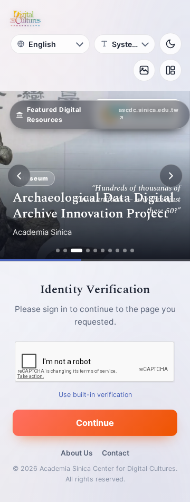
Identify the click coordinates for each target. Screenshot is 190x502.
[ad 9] (125, 250)
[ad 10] (132, 250)
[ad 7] (110, 250)
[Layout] (170, 70)
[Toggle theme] (170, 44)
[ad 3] (76, 250)
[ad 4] (88, 250)
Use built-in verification (95, 395)
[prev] (19, 175)
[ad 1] (58, 250)
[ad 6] (102, 250)
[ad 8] (117, 250)
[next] (171, 175)
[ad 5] (95, 250)
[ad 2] (65, 250)
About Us (76, 453)
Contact (115, 453)
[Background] (144, 70)
